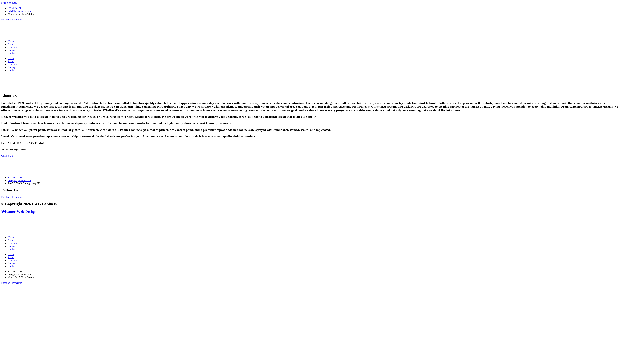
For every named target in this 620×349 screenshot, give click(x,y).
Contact (12, 53)
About (11, 44)
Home (11, 41)
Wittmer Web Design (18, 211)
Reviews (12, 47)
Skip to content (9, 2)
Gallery (11, 50)
